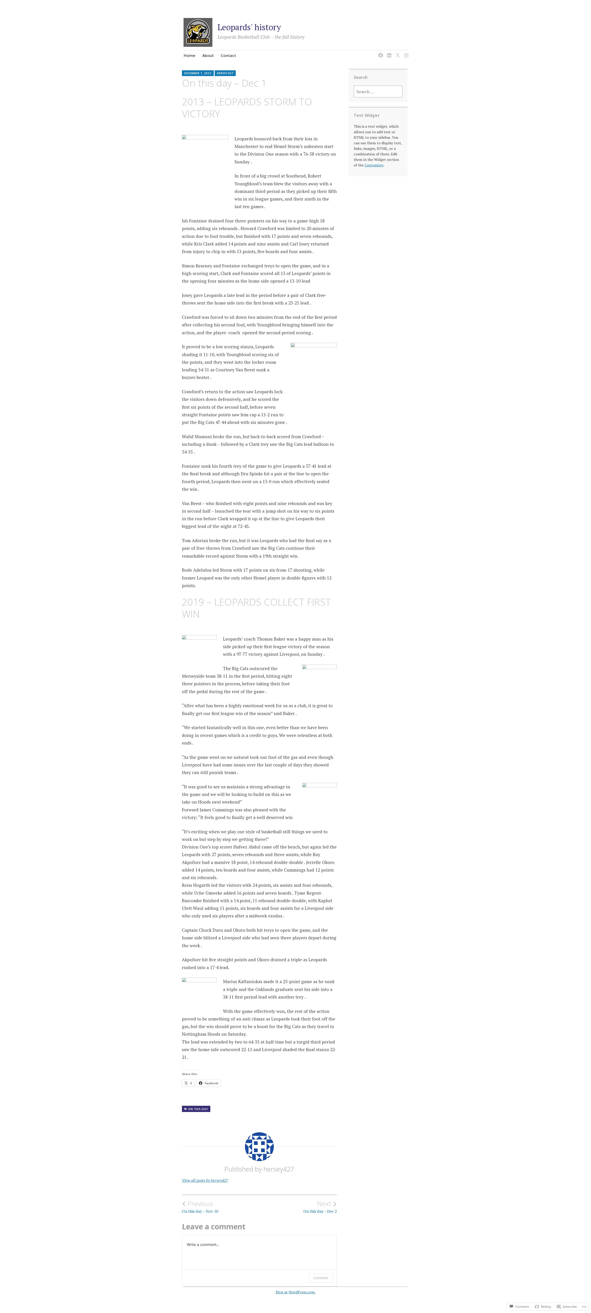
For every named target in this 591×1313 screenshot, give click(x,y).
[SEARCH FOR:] (378, 92)
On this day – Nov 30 (200, 1207)
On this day (198, 1109)
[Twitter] (397, 52)
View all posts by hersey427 (205, 1180)
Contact (228, 55)
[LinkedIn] (388, 52)
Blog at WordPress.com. (296, 1292)
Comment (321, 1278)
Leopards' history (249, 27)
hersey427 (225, 73)
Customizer (374, 165)
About (208, 55)
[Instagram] (405, 52)
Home (189, 55)
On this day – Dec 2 (320, 1207)
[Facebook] (380, 52)
